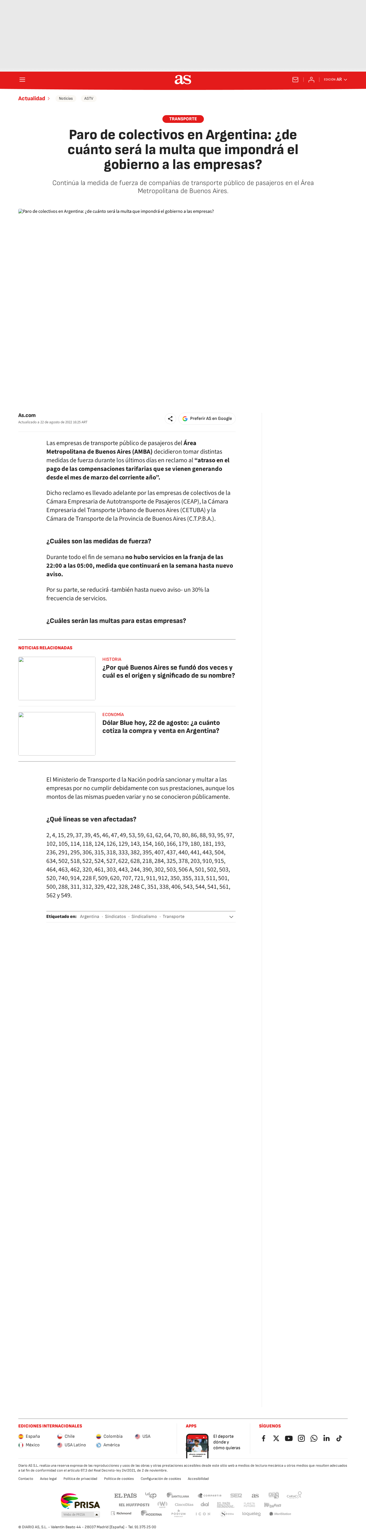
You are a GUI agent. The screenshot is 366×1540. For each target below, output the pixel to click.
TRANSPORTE (183, 119)
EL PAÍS (125, 1495)
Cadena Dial (205, 1504)
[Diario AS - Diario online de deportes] (183, 79)
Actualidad (31, 98)
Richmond (121, 1513)
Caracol (294, 1495)
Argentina (89, 916)
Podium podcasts (178, 1514)
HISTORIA (111, 659)
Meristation (280, 1514)
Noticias (66, 98)
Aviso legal (48, 1478)
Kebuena (272, 1504)
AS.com (255, 1495)
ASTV (88, 98)
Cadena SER (236, 1495)
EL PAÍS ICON (202, 1514)
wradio (162, 1504)
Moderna (151, 1514)
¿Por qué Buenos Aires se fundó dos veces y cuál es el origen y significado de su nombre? (168, 671)
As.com (27, 415)
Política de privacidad (80, 1478)
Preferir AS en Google (211, 418)
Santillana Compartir (209, 1495)
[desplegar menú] (22, 80)
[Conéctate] (311, 79)
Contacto (25, 1478)
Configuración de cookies (161, 1478)
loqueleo (251, 1514)
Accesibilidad (198, 1478)
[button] (170, 418)
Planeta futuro (249, 1504)
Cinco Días (184, 1504)
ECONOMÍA (113, 714)
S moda (227, 1514)
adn (273, 1495)
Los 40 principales (151, 1495)
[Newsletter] (295, 79)
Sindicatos (115, 916)
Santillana (178, 1495)
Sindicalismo (144, 916)
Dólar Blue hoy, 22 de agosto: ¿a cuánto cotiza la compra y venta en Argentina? (161, 727)
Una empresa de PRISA (80, 1501)
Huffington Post (133, 1504)
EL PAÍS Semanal (225, 1504)
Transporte (173, 916)
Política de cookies (119, 1478)
